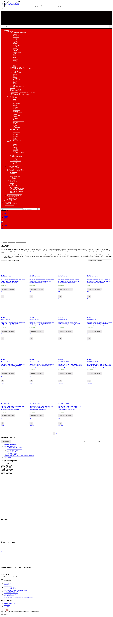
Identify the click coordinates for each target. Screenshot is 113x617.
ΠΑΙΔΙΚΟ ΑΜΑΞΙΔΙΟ (15, 90)
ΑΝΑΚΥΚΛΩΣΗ (11, 454)
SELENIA (15, 122)
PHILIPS (15, 145)
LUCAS (15, 46)
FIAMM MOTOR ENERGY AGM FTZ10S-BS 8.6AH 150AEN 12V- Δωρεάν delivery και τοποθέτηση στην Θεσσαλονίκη (70, 366)
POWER (15, 83)
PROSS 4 (15, 59)
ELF (14, 104)
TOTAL (15, 125)
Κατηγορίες (6, 30)
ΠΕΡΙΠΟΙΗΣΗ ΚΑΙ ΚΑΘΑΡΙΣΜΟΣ (16, 170)
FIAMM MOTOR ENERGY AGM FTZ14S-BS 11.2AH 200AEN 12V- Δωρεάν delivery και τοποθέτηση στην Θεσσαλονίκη (42, 408)
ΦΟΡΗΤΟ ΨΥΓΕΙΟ (12, 198)
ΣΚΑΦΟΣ (12, 88)
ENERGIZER (16, 45)
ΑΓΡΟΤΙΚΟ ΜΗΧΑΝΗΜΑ (17, 86)
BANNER (15, 49)
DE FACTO (16, 38)
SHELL (15, 123)
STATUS (15, 60)
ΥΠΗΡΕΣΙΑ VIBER (12, 453)
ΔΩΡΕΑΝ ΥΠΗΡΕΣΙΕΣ (10, 446)
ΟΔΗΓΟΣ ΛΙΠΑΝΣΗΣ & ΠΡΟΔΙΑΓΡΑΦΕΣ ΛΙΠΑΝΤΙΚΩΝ (19, 456)
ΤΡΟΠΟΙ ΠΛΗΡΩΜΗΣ (10, 587)
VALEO (15, 151)
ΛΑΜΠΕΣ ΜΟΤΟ (14, 155)
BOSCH (15, 34)
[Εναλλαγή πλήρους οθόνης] (4, 614)
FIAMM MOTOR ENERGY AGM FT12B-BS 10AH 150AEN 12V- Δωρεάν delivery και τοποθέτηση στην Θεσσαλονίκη (42, 281)
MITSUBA (16, 61)
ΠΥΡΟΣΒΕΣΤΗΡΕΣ (12, 199)
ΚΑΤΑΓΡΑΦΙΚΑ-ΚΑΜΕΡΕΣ (14, 194)
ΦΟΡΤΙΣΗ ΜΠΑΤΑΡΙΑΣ (13, 451)
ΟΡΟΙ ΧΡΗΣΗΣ (8, 584)
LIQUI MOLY (16, 110)
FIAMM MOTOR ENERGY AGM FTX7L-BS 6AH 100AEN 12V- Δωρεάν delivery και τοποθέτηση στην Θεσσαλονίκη (42, 366)
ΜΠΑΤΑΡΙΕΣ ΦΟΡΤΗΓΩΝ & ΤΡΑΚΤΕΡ (20, 68)
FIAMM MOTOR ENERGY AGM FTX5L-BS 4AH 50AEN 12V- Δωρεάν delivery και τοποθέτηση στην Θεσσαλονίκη (13, 366)
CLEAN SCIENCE (15, 176)
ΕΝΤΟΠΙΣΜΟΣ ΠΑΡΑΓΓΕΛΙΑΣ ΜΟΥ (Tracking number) (18, 597)
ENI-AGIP (15, 107)
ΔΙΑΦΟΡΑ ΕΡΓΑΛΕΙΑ (12, 196)
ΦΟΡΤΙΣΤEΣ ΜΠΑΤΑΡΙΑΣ (17, 188)
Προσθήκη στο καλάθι (8, 289)
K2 (10, 174)
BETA (14, 55)
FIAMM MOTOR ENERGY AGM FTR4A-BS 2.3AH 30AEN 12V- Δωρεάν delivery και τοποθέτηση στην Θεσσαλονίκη (99, 281)
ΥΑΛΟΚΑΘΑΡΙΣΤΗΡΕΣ (13, 181)
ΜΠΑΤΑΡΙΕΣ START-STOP (17, 67)
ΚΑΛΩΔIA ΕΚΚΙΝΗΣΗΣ (16, 191)
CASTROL (16, 101)
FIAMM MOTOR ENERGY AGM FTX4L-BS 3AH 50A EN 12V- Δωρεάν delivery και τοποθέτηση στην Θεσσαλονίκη (99, 323)
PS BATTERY (16, 79)
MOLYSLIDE (16, 115)
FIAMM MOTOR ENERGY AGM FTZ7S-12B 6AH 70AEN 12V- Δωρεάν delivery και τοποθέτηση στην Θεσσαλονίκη (69, 408)
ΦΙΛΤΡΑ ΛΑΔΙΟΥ (14, 167)
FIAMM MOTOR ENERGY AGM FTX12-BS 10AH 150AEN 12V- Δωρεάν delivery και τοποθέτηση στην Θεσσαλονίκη (13, 323)
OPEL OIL (15, 118)
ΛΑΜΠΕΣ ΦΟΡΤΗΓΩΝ (16, 156)
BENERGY (16, 35)
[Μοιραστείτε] (2, 614)
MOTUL (15, 117)
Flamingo (6, 218)
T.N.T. (14, 53)
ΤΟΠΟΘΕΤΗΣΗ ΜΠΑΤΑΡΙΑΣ (15, 447)
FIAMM (15, 41)
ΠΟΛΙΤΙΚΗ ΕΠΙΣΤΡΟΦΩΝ (11, 591)
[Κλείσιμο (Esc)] (1, 614)
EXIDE (15, 44)
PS (13, 56)
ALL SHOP (7, 605)
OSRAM (15, 148)
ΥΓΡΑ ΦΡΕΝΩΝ (11, 180)
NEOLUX (15, 150)
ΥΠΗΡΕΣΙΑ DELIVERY (13, 450)
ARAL (14, 99)
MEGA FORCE (17, 52)
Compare (3, 298)
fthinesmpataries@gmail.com (12, 4)
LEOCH (15, 81)
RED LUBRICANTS (18, 121)
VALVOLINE (16, 128)
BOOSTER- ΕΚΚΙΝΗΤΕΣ (16, 190)
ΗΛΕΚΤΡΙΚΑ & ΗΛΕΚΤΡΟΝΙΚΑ (15, 195)
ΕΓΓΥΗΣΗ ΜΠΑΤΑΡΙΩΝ (10, 203)
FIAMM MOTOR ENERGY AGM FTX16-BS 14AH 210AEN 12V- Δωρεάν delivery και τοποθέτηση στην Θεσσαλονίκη (42, 323)
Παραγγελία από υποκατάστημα (11, 201)
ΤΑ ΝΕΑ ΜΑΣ (7, 583)
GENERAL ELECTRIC (19, 152)
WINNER (15, 78)
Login (5, 225)
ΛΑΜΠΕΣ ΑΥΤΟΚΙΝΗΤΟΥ (17, 143)
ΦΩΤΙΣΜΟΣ (10, 141)
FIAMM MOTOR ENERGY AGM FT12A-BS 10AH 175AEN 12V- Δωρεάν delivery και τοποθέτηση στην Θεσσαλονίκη (13, 281)
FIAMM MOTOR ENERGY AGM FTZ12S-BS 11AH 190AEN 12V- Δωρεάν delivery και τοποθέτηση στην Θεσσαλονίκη (99, 366)
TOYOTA (15, 126)
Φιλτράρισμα (5, 441)
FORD (14, 108)
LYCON (15, 48)
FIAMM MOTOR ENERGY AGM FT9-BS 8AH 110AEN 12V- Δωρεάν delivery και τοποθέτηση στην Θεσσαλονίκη (69, 281)
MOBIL (15, 114)
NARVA (15, 147)
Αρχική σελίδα (4, 242)
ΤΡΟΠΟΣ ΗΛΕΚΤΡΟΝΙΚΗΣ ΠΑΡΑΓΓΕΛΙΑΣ (15, 590)
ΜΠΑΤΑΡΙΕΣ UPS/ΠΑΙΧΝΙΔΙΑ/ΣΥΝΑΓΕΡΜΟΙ (22, 92)
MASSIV (15, 50)
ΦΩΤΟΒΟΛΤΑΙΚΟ (15, 93)
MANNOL (15, 111)
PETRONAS (16, 119)
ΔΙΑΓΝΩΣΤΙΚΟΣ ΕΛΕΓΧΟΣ (14, 449)
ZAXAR (15, 64)
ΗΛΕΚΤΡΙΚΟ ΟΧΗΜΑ (16, 89)
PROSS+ (15, 57)
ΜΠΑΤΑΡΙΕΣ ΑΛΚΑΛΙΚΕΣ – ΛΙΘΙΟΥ (20, 94)
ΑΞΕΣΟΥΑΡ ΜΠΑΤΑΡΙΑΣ (13, 185)
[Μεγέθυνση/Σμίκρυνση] (5, 614)
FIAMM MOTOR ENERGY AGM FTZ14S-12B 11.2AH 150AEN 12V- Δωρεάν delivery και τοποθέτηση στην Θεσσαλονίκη (12, 408)
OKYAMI (15, 85)
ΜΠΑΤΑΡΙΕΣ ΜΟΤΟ (15, 72)
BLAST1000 (16, 37)
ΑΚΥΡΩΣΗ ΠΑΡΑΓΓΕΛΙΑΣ (11, 593)
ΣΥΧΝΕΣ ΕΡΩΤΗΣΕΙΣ (10, 594)
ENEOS (15, 106)
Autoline (6, 216)
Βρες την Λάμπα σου (9, 205)
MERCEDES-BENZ (18, 112)
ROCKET (15, 42)
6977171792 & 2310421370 (12, 3)
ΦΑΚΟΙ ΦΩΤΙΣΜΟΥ (15, 161)
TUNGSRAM (16, 154)
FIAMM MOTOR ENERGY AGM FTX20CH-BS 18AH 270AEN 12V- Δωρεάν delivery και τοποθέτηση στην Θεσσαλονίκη (69, 323)
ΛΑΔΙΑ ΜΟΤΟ (14, 129)
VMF (14, 63)
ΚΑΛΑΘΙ (6, 606)
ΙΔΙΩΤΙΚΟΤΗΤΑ (8, 586)
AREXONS (13, 178)
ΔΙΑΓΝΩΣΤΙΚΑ (14, 187)
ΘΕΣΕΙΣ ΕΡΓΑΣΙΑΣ (9, 595)
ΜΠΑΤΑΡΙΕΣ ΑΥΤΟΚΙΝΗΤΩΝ (18, 33)
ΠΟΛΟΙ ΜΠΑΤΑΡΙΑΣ (15, 192)
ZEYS (14, 66)
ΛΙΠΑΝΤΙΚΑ (10, 96)
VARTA (15, 39)
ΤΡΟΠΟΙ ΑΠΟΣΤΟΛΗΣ (10, 588)
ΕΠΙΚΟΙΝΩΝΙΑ (8, 202)
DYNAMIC (16, 71)
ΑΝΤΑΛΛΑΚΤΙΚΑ (12, 166)
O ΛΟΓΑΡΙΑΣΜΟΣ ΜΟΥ (10, 603)
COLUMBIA (16, 103)
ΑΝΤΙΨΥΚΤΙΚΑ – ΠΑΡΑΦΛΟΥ (15, 169)
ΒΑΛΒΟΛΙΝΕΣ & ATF (16, 140)
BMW (14, 100)
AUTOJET (15, 70)
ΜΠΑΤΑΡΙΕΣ (10, 31)
